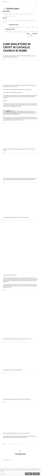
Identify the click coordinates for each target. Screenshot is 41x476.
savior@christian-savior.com (8, 459)
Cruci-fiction (19, 20)
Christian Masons (20, 31)
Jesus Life (14, 20)
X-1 (33, 36)
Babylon (14, 31)
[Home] (4, 8)
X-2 (35, 36)
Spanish (8, 1)
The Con (9, 20)
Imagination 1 (11, 27)
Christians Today (9, 31)
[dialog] (20, 472)
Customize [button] (3, 473)
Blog (28, 36)
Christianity (33, 31)
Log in (37, 1)
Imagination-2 (17, 27)
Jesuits (37, 27)
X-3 (37, 36)
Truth (4, 22)
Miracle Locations (12, 16)
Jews (37, 31)
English (5, 1)
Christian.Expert (12, 9)
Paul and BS (33, 20)
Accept (36, 473)
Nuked (29, 31)
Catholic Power (28, 27)
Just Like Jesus (5, 16)
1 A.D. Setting (5, 20)
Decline (28, 473)
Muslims (25, 31)
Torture (33, 27)
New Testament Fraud (26, 20)
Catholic (22, 27)
